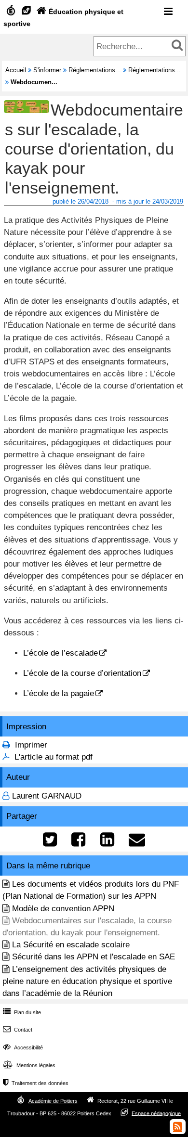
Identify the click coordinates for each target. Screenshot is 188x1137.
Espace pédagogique (156, 1113)
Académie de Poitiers (53, 1100)
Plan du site (22, 1012)
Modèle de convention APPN (63, 908)
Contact (17, 1030)
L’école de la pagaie (58, 693)
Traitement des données (35, 1083)
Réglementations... (94, 70)
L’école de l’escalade (60, 653)
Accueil (15, 70)
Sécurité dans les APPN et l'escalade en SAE (93, 956)
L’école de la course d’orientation (82, 673)
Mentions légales (29, 1065)
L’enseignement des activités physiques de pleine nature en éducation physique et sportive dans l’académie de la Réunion (87, 981)
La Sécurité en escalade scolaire (71, 944)
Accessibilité (23, 1047)
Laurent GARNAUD (46, 796)
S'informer (47, 70)
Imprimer (31, 744)
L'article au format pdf (53, 757)
